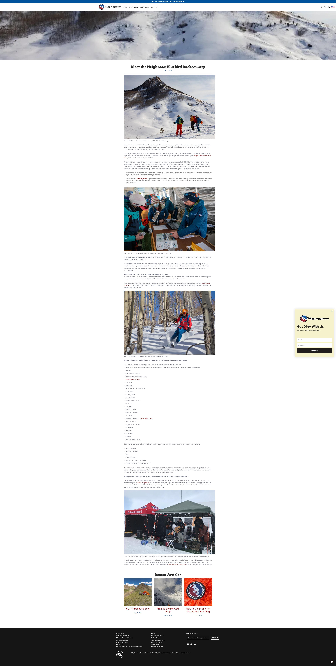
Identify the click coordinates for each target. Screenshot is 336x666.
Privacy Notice (168, 653)
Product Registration (122, 642)
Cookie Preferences (157, 647)
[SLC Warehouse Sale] (138, 592)
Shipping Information (122, 636)
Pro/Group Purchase (157, 636)
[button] (325, 7)
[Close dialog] (332, 311)
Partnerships (155, 638)
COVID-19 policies (143, 483)
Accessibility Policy (185, 653)
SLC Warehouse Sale (138, 609)
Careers (153, 633)
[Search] (321, 7)
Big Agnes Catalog (122, 640)
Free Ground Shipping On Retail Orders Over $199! (168, 2)
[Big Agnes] (110, 7)
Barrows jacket (141, 178)
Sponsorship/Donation (158, 640)
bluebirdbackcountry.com (177, 564)
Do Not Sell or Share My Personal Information (129, 647)
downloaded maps (146, 418)
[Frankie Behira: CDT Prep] (168, 592)
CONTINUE (215, 638)
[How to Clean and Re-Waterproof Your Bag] (198, 592)
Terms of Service (176, 653)
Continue (314, 351)
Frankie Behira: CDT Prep (168, 610)
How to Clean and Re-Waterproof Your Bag (198, 610)
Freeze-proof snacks (133, 379)
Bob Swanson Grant (157, 642)
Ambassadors (155, 644)
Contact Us (119, 644)
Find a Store (120, 633)
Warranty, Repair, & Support (124, 638)
